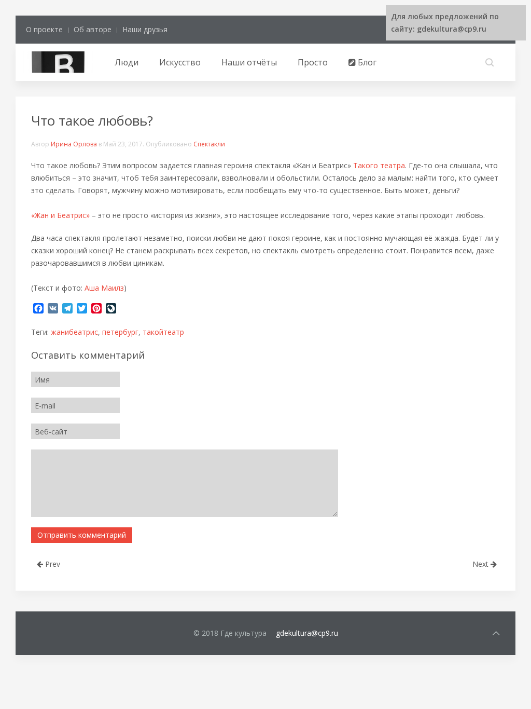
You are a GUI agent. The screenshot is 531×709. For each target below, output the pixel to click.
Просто (313, 62)
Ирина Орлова (74, 144)
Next (481, 564)
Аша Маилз (104, 288)
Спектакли (209, 144)
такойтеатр (163, 332)
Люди (126, 62)
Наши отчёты (249, 62)
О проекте (44, 29)
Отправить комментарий (81, 535)
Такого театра (379, 165)
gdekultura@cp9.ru (307, 633)
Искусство (180, 62)
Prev (51, 564)
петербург (120, 332)
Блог (366, 62)
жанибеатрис (74, 332)
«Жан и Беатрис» (60, 215)
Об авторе (92, 29)
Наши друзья (144, 29)
